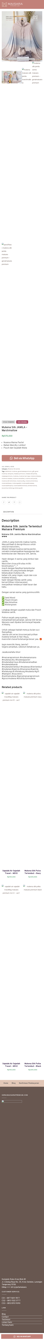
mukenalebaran (7, 483)
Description (8, 512)
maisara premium (19, 474)
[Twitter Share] (9, 502)
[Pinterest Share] (14, 502)
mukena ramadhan (19, 478)
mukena (15, 476)
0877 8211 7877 (13, 1298)
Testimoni (6, 1320)
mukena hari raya (24, 476)
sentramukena (32, 485)
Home (6, 1083)
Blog (13, 1083)
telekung (11, 488)
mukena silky (21, 481)
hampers (10, 474)
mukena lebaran (36, 476)
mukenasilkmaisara (28, 483)
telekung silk (19, 488)
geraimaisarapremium (25, 471)
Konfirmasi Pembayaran (29, 1083)
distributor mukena (11, 471)
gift (33, 471)
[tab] (8, 511)
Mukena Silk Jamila (14, 469)
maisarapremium (7, 476)
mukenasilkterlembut (20, 485)
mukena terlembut (31, 481)
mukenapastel (16, 483)
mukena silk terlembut (9, 481)
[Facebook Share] (4, 502)
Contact (5, 1317)
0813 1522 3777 (13, 1301)
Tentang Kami (7, 1325)
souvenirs (5, 488)
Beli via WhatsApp (23, 458)
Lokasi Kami (7, 1322)
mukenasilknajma (7, 485)
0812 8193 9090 (13, 1303)
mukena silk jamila (31, 478)
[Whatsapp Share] (20, 502)
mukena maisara (7, 478)
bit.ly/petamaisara (18, 1287)
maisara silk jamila (31, 474)
